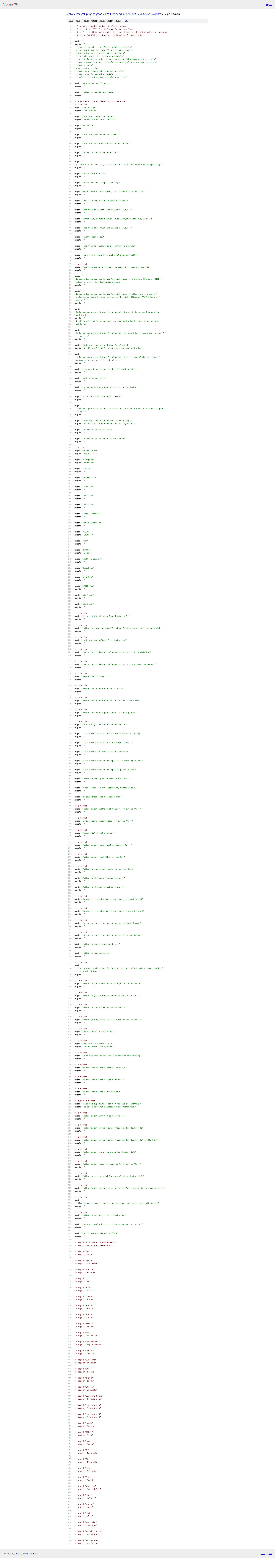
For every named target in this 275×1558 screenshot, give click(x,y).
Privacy (25, 1553)
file (126, 21)
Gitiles (17, 1553)
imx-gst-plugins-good (89, 14)
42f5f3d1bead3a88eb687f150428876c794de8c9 (133, 14)
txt (263, 1553)
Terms (33, 1553)
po (168, 14)
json (270, 1553)
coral (70, 14)
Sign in (269, 4)
